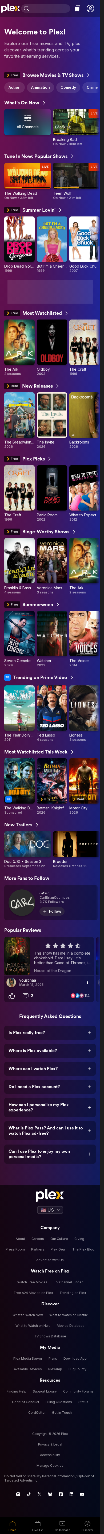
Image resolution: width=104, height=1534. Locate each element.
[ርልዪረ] (51, 902)
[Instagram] (18, 1494)
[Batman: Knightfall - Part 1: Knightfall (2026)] (52, 786)
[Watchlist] (77, 8)
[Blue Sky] (50, 1494)
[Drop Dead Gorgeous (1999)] (19, 244)
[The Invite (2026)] (52, 420)
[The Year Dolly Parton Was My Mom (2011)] (19, 713)
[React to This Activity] (11, 995)
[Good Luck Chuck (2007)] (84, 244)
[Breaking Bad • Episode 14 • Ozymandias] (76, 127)
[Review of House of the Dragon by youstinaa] (49, 956)
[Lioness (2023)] (84, 713)
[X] (39, 1494)
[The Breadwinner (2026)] (19, 420)
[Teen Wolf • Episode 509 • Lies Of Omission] (76, 181)
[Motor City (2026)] (84, 786)
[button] (90, 8)
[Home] (10, 8)
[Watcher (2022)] (52, 639)
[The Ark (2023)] (19, 348)
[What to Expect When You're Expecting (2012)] (84, 493)
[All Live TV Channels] (27, 127)
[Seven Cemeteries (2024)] (19, 639)
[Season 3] (27, 849)
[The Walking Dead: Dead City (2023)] (19, 786)
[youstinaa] (11, 982)
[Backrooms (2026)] (84, 420)
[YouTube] (82, 1494)
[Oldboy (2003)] (52, 348)
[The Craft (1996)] (84, 348)
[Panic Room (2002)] (52, 493)
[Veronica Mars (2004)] (52, 566)
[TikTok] (28, 1494)
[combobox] (50, 8)
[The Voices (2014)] (84, 639)
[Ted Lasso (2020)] (52, 713)
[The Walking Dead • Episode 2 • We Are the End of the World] (27, 181)
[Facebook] (60, 1494)
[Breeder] (76, 849)
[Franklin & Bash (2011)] (19, 566)
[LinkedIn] (71, 1494)
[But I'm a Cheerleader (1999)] (52, 244)
